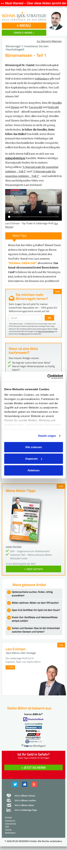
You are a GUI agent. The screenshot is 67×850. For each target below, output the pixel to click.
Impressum (10, 820)
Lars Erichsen (16, 649)
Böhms (25, 795)
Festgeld (53, 107)
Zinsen (15, 107)
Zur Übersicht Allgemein (49, 41)
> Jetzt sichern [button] (33, 568)
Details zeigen (47, 435)
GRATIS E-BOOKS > (24, 32)
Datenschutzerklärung (46, 331)
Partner (8, 829)
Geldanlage (42, 78)
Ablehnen (33, 470)
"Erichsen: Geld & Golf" (22, 263)
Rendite (57, 102)
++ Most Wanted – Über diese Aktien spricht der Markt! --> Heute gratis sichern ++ (33, 5)
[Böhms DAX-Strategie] (24, 14)
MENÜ (25, 26)
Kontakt (8, 817)
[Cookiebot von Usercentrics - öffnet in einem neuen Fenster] (48, 376)
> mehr (10, 667)
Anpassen (31, 458)
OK (49, 318)
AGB (7, 826)
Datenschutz (10, 823)
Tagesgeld (35, 107)
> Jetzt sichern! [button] (33, 767)
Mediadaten (10, 832)
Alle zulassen (33, 446)
